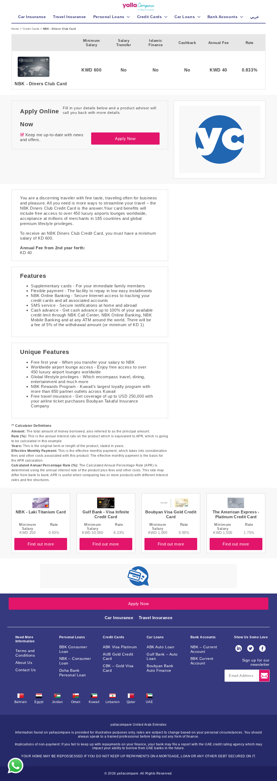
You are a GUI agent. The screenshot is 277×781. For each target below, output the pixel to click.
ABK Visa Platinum (120, 647)
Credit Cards (31, 28)
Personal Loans (72, 637)
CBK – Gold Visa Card (118, 668)
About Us (23, 662)
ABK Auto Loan (160, 647)
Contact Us (25, 670)
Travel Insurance (156, 617)
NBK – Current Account (203, 649)
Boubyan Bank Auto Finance (160, 668)
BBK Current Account (201, 660)
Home (15, 28)
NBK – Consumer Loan (75, 660)
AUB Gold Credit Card (118, 656)
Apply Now (125, 138)
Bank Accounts (203, 637)
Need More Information (24, 639)
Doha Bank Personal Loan (72, 672)
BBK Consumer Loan (73, 649)
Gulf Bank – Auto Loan (162, 656)
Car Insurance (119, 617)
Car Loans (155, 637)
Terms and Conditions (25, 653)
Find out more (41, 544)
